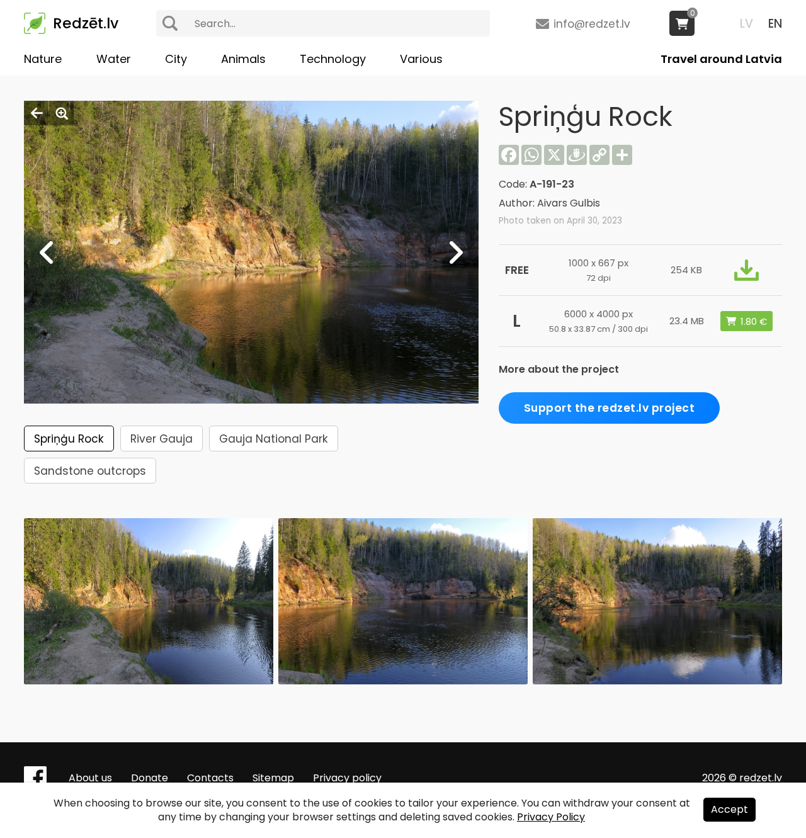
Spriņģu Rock (69, 438)
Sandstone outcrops (90, 470)
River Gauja (161, 438)
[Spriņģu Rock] (148, 681)
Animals (243, 59)
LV (746, 23)
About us (90, 778)
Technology (333, 59)
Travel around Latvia (721, 59)
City (176, 59)
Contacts (210, 778)
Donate (149, 778)
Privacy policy (347, 778)
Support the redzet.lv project (609, 408)
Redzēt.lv (85, 23)
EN (775, 23)
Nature (43, 59)
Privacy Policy (551, 817)
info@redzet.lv (591, 23)
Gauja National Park (273, 438)
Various (421, 59)
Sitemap (273, 778)
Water (113, 59)
